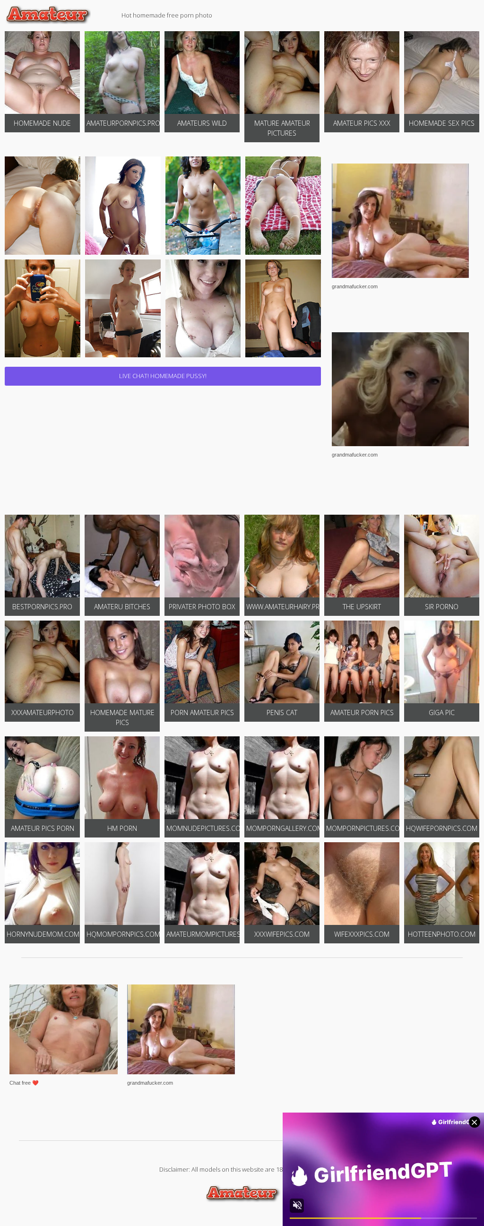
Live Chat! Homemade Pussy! (163, 375)
